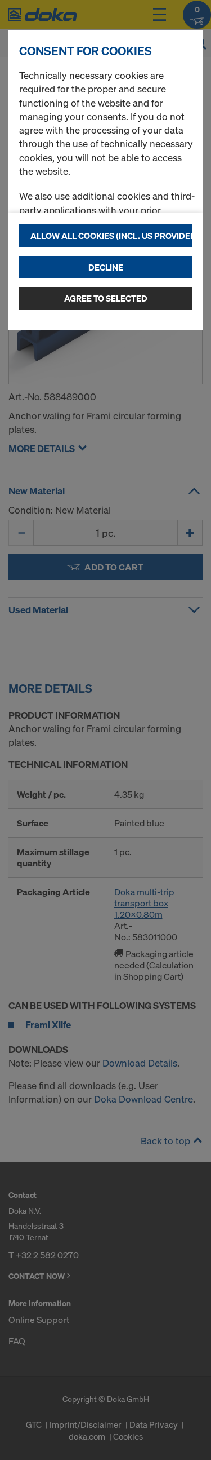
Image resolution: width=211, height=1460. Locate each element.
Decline (105, 267)
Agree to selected (105, 298)
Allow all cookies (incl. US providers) (111, 235)
